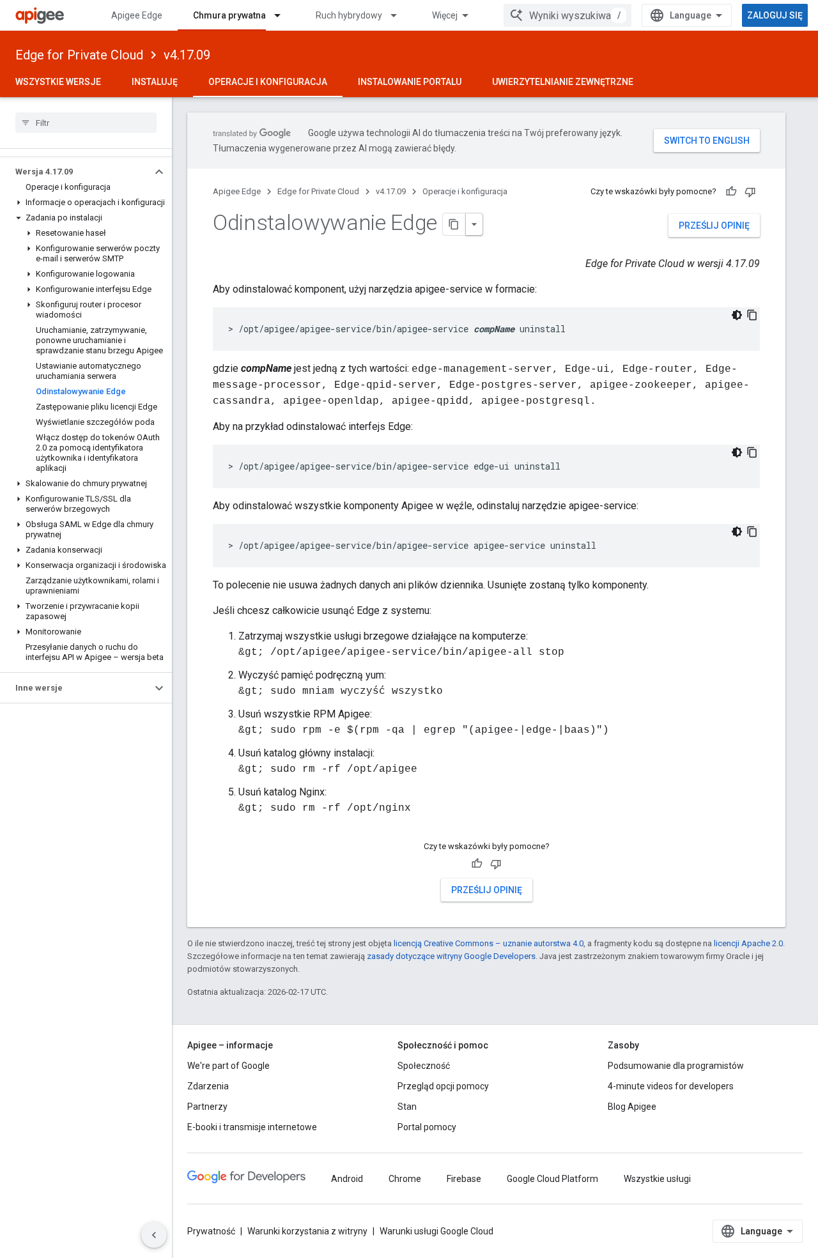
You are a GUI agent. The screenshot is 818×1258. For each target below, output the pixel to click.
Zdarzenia (208, 1086)
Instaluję (155, 82)
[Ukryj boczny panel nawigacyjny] (154, 1235)
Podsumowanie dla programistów (676, 1066)
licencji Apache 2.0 (748, 943)
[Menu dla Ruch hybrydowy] (399, 15)
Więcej (445, 15)
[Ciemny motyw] (737, 315)
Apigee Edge (136, 15)
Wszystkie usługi (657, 1179)
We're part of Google (228, 1066)
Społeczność (423, 1066)
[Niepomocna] (750, 191)
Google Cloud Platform (552, 1179)
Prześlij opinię (714, 225)
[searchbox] (86, 122)
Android (347, 1179)
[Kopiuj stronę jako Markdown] (454, 224)
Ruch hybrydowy (349, 15)
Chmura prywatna (229, 15)
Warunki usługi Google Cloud (436, 1231)
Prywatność (211, 1231)
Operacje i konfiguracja (267, 82)
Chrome (405, 1179)
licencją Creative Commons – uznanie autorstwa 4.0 (488, 943)
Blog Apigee (632, 1106)
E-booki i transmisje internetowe (252, 1127)
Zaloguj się (775, 15)
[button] (75, 172)
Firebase (464, 1179)
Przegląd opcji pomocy (443, 1086)
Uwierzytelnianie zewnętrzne (562, 82)
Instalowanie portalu (409, 82)
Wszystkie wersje (58, 82)
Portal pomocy (426, 1127)
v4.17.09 (187, 55)
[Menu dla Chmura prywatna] (283, 15)
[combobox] (567, 15)
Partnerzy (207, 1106)
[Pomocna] (731, 191)
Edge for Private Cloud (79, 55)
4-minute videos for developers (671, 1086)
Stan (407, 1106)
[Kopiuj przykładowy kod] (752, 315)
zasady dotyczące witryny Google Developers (451, 956)
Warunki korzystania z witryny (307, 1231)
